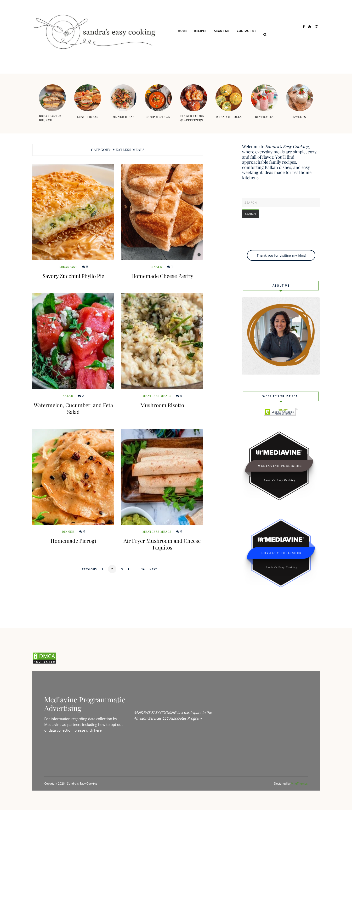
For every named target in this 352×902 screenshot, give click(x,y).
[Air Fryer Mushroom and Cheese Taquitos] (162, 477)
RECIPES (200, 31)
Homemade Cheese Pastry (162, 275)
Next (153, 569)
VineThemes (299, 783)
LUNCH (206, 48)
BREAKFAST (68, 267)
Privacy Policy (255, 48)
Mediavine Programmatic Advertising (84, 704)
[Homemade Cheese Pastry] (162, 212)
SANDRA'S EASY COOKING (155, 712)
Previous (89, 569)
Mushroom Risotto (162, 405)
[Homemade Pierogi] (73, 477)
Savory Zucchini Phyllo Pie (73, 275)
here (98, 730)
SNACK (157, 267)
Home (182, 31)
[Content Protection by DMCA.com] (44, 662)
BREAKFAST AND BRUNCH (219, 67)
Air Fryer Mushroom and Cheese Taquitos (162, 544)
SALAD (68, 396)
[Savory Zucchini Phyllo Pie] (73, 212)
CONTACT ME (246, 31)
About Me (222, 31)
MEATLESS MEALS (156, 396)
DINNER (206, 58)
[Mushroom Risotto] (162, 341)
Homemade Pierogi (73, 540)
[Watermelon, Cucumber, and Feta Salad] (73, 341)
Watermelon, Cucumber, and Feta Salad (73, 408)
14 (143, 569)
